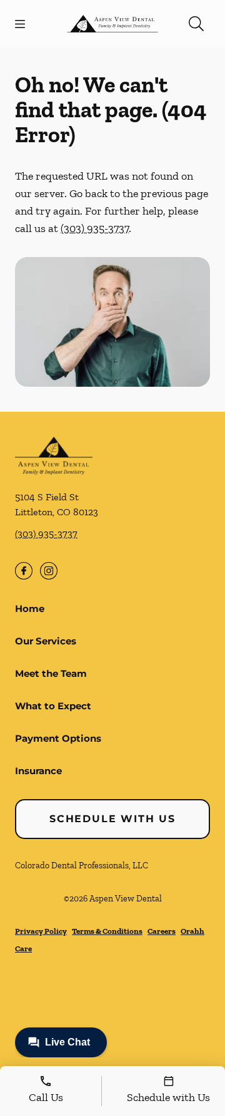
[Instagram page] (49, 571)
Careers (162, 931)
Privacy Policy (41, 931)
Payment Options (58, 738)
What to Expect (53, 706)
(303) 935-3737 (95, 228)
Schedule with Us (112, 819)
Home (29, 608)
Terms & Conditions (107, 931)
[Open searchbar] (196, 23)
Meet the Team (51, 673)
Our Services (45, 641)
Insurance (38, 771)
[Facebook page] (23, 571)
